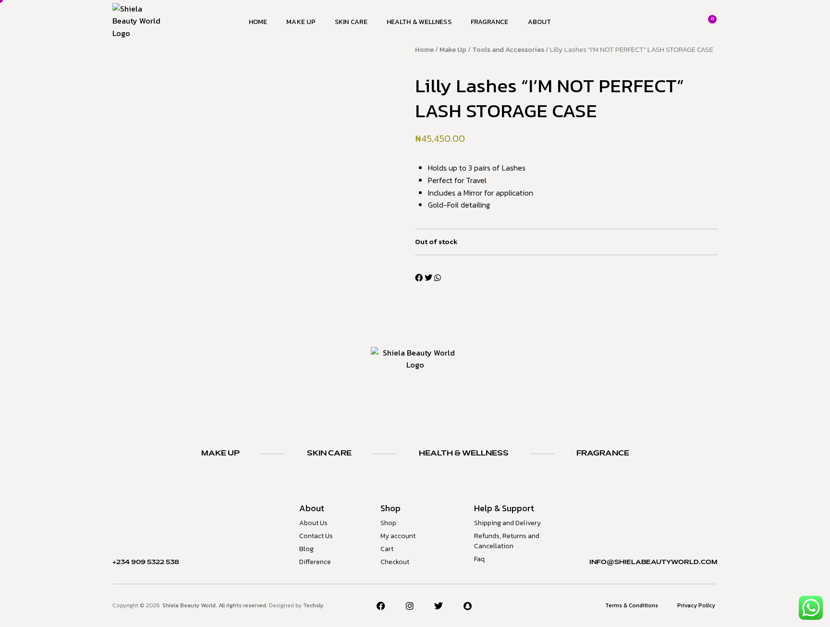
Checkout (394, 562)
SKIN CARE (329, 453)
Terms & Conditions (631, 605)
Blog (306, 549)
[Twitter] (438, 606)
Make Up (301, 22)
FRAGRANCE (602, 453)
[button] (419, 278)
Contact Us (316, 536)
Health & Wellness (419, 22)
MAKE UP (220, 453)
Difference (315, 562)
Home (258, 22)
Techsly (313, 605)
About (539, 22)
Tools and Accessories (508, 49)
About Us (313, 523)
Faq (479, 559)
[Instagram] (409, 606)
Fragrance (490, 22)
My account (397, 536)
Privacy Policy (696, 605)
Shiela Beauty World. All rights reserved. (215, 605)
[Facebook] (381, 606)
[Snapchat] (468, 606)
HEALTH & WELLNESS (464, 453)
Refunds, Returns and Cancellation (506, 541)
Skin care (351, 22)
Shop (388, 523)
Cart (386, 549)
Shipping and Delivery (507, 523)
